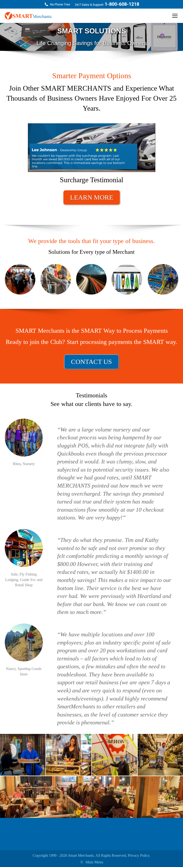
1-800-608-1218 (122, 4)
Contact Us (91, 361)
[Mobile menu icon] (175, 15)
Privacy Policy (138, 855)
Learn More (91, 197)
